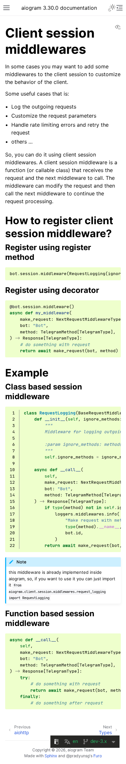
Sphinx (51, 755)
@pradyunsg (77, 755)
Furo (97, 755)
